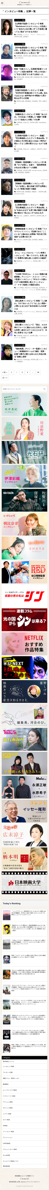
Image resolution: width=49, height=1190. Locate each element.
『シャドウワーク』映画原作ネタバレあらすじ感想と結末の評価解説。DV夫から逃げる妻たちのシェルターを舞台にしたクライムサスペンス (29, 912)
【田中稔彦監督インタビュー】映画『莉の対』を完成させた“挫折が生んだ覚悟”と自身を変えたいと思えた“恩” (30, 50)
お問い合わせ (21, 1182)
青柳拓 (41, 239)
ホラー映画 (6, 1119)
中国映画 (20, 361)
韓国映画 (19, 261)
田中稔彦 (41, 56)
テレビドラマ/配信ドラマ (10, 1161)
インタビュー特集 (19, 20)
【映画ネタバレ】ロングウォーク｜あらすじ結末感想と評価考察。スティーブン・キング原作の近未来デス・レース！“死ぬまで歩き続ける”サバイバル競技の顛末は (29, 1017)
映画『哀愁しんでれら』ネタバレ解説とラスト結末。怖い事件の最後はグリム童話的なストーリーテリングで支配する (29, 1046)
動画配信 (5, 1084)
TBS (40, 101)
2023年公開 (20, 77)
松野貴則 (35, 56)
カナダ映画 (20, 288)
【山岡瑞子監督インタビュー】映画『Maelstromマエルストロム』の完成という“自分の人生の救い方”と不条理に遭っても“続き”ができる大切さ (30, 28)
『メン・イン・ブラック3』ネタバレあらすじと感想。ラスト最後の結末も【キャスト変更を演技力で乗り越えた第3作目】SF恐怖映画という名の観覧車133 (29, 1032)
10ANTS (39, 149)
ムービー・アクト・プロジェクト (34, 34)
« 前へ (4, 372)
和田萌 (23, 338)
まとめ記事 (6, 1155)
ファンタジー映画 (8, 1131)
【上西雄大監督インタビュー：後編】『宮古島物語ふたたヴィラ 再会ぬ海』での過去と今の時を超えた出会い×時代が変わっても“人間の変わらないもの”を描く (31, 141)
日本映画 (19, 34)
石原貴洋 (20, 79)
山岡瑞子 (26, 36)
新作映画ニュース (8, 1061)
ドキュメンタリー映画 (10, 1149)
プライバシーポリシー (33, 1182)
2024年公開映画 (41, 290)
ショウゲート (27, 261)
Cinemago (34, 288)
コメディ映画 (7, 1114)
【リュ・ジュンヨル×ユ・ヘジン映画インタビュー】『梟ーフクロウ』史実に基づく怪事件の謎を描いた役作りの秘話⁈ (30, 255)
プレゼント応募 (8, 1072)
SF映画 (5, 1125)
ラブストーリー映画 (9, 1096)
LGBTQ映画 (6, 1143)
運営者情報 (6, 1166)
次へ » (4, 378)
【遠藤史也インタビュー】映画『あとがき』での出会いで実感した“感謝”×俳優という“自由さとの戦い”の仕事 (30, 117)
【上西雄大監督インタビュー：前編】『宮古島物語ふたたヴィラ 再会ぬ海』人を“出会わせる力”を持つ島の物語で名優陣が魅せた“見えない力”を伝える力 (31, 209)
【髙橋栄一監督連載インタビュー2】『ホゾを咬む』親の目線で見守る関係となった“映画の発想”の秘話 (30, 186)
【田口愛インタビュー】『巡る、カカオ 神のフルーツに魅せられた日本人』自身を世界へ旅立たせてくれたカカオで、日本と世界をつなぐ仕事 (30, 329)
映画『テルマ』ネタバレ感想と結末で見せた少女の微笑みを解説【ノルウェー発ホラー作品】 (29, 956)
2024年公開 (18, 36)
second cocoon (37, 170)
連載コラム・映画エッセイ (11, 1078)
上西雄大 (33, 149)
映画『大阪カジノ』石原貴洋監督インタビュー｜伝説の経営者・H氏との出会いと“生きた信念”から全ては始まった (30, 71)
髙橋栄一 (28, 172)
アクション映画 (8, 1102)
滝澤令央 (42, 288)
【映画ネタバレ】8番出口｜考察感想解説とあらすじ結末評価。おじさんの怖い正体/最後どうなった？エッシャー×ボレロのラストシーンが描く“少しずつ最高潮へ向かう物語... (29, 928)
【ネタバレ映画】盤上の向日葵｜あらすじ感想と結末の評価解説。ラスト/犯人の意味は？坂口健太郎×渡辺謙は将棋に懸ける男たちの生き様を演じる (29, 972)
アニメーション (8, 1137)
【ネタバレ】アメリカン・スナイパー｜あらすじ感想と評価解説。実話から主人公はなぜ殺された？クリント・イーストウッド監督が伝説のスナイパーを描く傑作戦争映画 (29, 988)
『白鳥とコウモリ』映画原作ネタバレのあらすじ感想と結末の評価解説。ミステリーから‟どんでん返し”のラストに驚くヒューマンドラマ (29, 942)
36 (38, 372)
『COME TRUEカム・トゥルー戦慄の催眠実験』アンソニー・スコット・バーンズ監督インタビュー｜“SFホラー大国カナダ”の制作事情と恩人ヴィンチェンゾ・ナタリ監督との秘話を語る (30, 279)
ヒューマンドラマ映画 (10, 1090)
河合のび (26, 122)
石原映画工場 (37, 77)
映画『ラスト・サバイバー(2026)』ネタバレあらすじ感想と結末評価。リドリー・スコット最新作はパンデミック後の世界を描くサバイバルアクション (29, 1002)
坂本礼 (20, 313)
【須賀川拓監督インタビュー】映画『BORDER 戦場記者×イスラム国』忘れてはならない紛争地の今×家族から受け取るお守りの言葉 (31, 94)
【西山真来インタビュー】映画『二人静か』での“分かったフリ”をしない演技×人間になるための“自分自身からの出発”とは (30, 305)
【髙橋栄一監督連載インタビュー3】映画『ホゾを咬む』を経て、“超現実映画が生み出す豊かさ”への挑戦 (30, 165)
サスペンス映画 (8, 1108)
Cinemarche (24, 2)
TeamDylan (42, 122)
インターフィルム (29, 311)
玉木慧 (16, 124)
